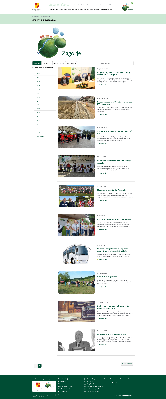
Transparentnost (93, 5)
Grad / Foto (71, 63)
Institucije (67, 9)
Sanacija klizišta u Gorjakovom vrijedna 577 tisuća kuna (115, 103)
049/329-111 (90, 381)
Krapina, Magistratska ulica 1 (96, 379)
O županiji (52, 9)
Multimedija (76, 5)
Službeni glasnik (59, 63)
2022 (38, 89)
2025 (38, 78)
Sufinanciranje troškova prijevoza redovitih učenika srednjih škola (112, 250)
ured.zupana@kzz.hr (93, 389)
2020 (38, 97)
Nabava (96, 9)
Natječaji (90, 9)
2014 (38, 120)
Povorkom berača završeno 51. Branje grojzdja (114, 161)
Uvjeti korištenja (63, 379)
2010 (38, 132)
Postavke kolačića (64, 391)
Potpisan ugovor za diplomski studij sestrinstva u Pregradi (113, 73)
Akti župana (47, 63)
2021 (38, 93)
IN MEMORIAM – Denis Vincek (111, 334)
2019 (38, 101)
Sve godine (40, 136)
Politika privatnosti (64, 389)
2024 (38, 81)
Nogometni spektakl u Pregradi (111, 190)
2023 (38, 85)
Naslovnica (35, 16)
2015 (38, 117)
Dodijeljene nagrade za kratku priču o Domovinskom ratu (114, 307)
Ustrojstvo (59, 9)
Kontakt (83, 5)
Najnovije (37, 63)
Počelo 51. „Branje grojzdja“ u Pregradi (114, 219)
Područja (83, 9)
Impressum (62, 381)
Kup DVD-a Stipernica (107, 277)
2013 (38, 124)
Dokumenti (75, 9)
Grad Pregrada (45, 16)
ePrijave (102, 5)
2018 (38, 105)
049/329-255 (91, 384)
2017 (38, 109)
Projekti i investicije (106, 9)
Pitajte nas (61, 384)
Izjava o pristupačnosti (65, 386)
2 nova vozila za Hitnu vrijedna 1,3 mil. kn (115, 132)
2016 (38, 113)
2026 (38, 74)
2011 (38, 128)
